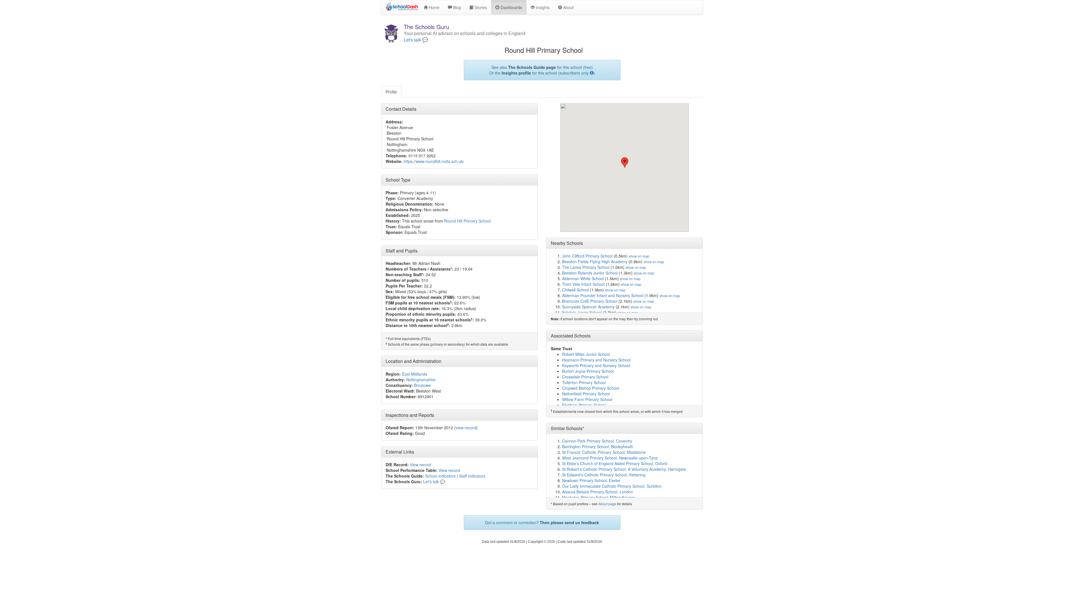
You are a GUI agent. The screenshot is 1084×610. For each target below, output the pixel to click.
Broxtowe (422, 385)
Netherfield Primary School (586, 393)
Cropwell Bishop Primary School (590, 388)
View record (420, 464)
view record (466, 427)
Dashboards (510, 7)
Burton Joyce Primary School (588, 371)
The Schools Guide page (532, 67)
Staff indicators (472, 476)
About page (607, 503)
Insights (542, 7)
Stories (480, 7)
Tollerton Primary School (584, 382)
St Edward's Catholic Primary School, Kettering (603, 475)
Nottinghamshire (421, 379)
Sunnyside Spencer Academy (588, 307)
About (568, 7)
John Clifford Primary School (587, 256)
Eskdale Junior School (582, 312)
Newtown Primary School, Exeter (591, 480)
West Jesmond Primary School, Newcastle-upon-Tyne (610, 458)
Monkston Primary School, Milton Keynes (598, 497)
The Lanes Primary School (585, 267)
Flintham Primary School (584, 405)
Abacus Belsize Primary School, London (597, 491)
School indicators (440, 476)
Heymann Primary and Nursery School (596, 360)
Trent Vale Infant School (583, 284)
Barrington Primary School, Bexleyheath (597, 446)
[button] (624, 162)
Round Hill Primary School (467, 221)
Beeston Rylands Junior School (590, 273)
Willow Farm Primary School (587, 399)
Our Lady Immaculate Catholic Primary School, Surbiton (612, 486)
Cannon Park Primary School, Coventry (597, 441)
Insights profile (516, 73)
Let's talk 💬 (416, 40)
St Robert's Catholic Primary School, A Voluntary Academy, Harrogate (624, 469)
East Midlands (414, 374)
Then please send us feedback (569, 522)
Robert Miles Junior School (586, 354)
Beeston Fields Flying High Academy (595, 261)
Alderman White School (583, 278)
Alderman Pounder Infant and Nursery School (602, 295)
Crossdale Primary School (585, 377)
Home (434, 7)
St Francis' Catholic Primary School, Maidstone (604, 452)
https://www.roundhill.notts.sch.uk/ (434, 161)
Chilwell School (575, 290)
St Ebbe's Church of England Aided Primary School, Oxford (614, 463)
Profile (391, 92)
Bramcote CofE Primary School (589, 301)
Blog (456, 7)
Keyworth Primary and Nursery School (596, 365)
